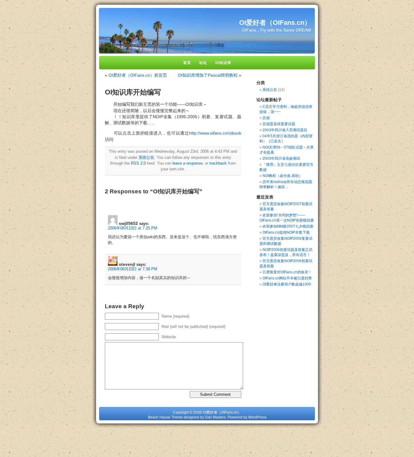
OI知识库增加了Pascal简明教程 (208, 75)
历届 (266, 118)
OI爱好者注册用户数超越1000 (286, 284)
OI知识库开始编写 (133, 92)
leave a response (187, 163)
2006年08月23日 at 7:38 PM (132, 269)
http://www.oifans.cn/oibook (215, 133)
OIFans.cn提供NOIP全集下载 (286, 232)
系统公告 (146, 157)
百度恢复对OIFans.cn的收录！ (287, 272)
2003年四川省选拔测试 (281, 158)
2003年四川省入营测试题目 (284, 130)
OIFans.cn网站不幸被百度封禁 (287, 278)
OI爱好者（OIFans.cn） (275, 22)
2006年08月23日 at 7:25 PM (132, 228)
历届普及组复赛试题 (278, 124)
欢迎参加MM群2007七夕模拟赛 (287, 226)
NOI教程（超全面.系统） (282, 176)
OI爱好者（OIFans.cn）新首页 (138, 75)
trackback (218, 163)
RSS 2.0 (138, 163)
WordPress (257, 417)
